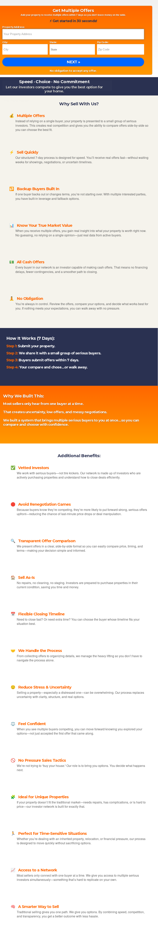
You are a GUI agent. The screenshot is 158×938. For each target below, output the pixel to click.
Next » (73, 62)
